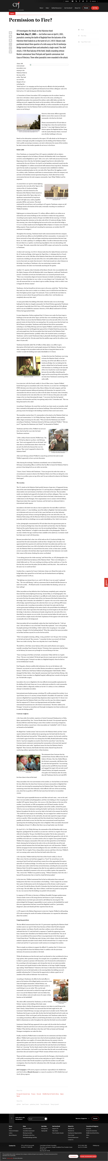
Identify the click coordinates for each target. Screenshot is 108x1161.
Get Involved (56, 1126)
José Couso (25, 1104)
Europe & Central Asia (23, 1094)
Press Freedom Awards (57, 1133)
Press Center (71, 1135)
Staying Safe (44, 1130)
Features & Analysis (13, 1130)
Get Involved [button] (68, 8)
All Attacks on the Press (28, 1135)
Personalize (73, 1156)
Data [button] (47, 8)
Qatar (62, 1094)
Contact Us (70, 1139)
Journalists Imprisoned (28, 1130)
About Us (70, 1126)
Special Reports (13, 1135)
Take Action (55, 1130)
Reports (12, 13)
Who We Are (71, 1130)
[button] (97, 1)
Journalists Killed (27, 1128)
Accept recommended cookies (88, 1156)
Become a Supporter (81, 1118)
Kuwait (39, 1094)
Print (82, 30)
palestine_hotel (34, 1104)
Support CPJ (55, 1128)
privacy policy (10, 1158)
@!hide (19, 1104)
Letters (10, 1133)
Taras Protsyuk (44, 1104)
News (10, 1126)
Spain (18, 1096)
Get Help (95, 8)
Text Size (83, 36)
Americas (88, 1128)
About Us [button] (77, 8)
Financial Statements (73, 1137)
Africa (87, 1135)
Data (24, 1126)
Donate (86, 8)
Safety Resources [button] (56, 8)
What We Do (71, 1128)
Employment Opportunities (75, 1133)
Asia (87, 1137)
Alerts (10, 1128)
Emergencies (44, 1128)
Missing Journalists (27, 1133)
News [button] (41, 8)
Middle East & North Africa (50, 1094)
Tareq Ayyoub (55, 1104)
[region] (54, 1156)
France (33, 1094)
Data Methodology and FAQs (30, 1137)
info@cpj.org (96, 1145)
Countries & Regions (92, 1126)
